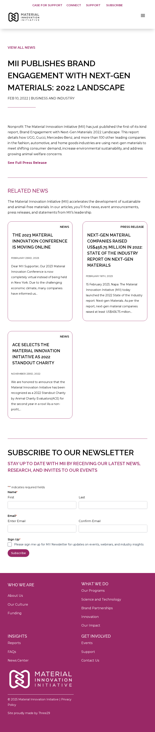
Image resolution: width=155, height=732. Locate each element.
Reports (14, 643)
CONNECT (74, 5)
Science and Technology (101, 599)
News (64, 227)
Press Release (132, 227)
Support (88, 652)
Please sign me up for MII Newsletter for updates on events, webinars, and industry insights (78, 544)
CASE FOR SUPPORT (47, 5)
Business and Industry (52, 98)
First (11, 497)
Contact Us (90, 660)
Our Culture (18, 604)
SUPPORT (93, 5)
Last (82, 497)
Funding (15, 613)
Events (86, 643)
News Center (18, 660)
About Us (15, 596)
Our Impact (90, 625)
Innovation (90, 617)
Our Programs (93, 591)
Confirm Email (90, 521)
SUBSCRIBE (114, 5)
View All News (21, 48)
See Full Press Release (27, 163)
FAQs (12, 652)
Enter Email (16, 521)
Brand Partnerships (97, 608)
